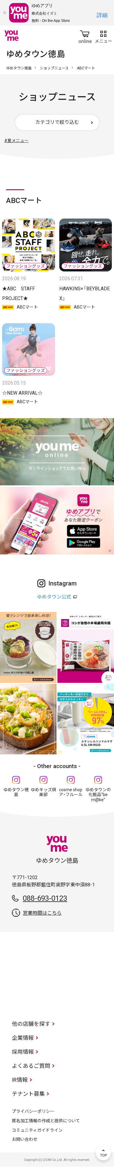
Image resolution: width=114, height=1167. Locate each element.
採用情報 (23, 1052)
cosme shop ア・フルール (70, 792)
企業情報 (23, 1038)
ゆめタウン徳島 (19, 68)
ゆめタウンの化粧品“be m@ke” (98, 794)
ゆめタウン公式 (54, 597)
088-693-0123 (45, 898)
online (85, 35)
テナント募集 (28, 1094)
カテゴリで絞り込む (57, 122)
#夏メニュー (16, 140)
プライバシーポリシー (33, 1111)
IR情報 (20, 1080)
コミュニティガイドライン (37, 1130)
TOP (103, 1152)
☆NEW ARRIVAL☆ (22, 393)
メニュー (103, 35)
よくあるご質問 (31, 1066)
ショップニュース (54, 68)
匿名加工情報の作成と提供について (46, 1120)
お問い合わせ (24, 1139)
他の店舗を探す (31, 1024)
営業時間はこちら (42, 913)
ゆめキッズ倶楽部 (43, 792)
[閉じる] (4, 13)
